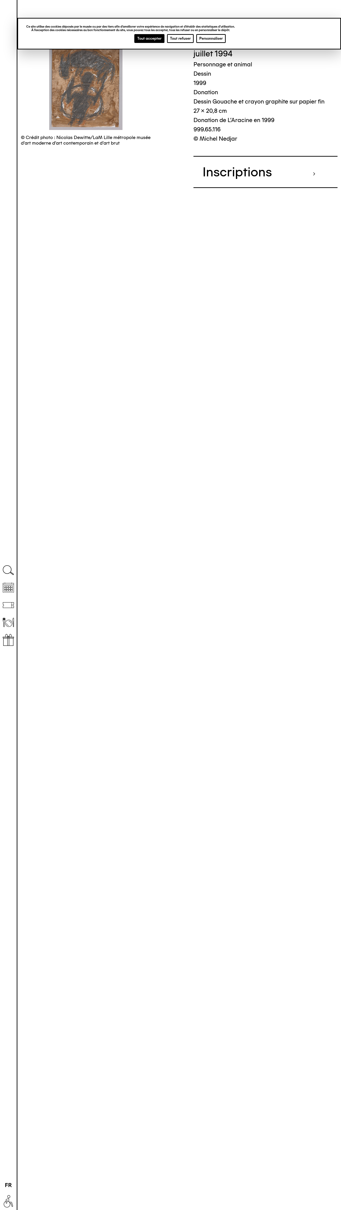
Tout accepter (149, 38)
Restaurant (8, 622)
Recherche (8, 570)
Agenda (8, 587)
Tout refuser (180, 38)
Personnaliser (211, 38)
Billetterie (8, 605)
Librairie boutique (8, 640)
